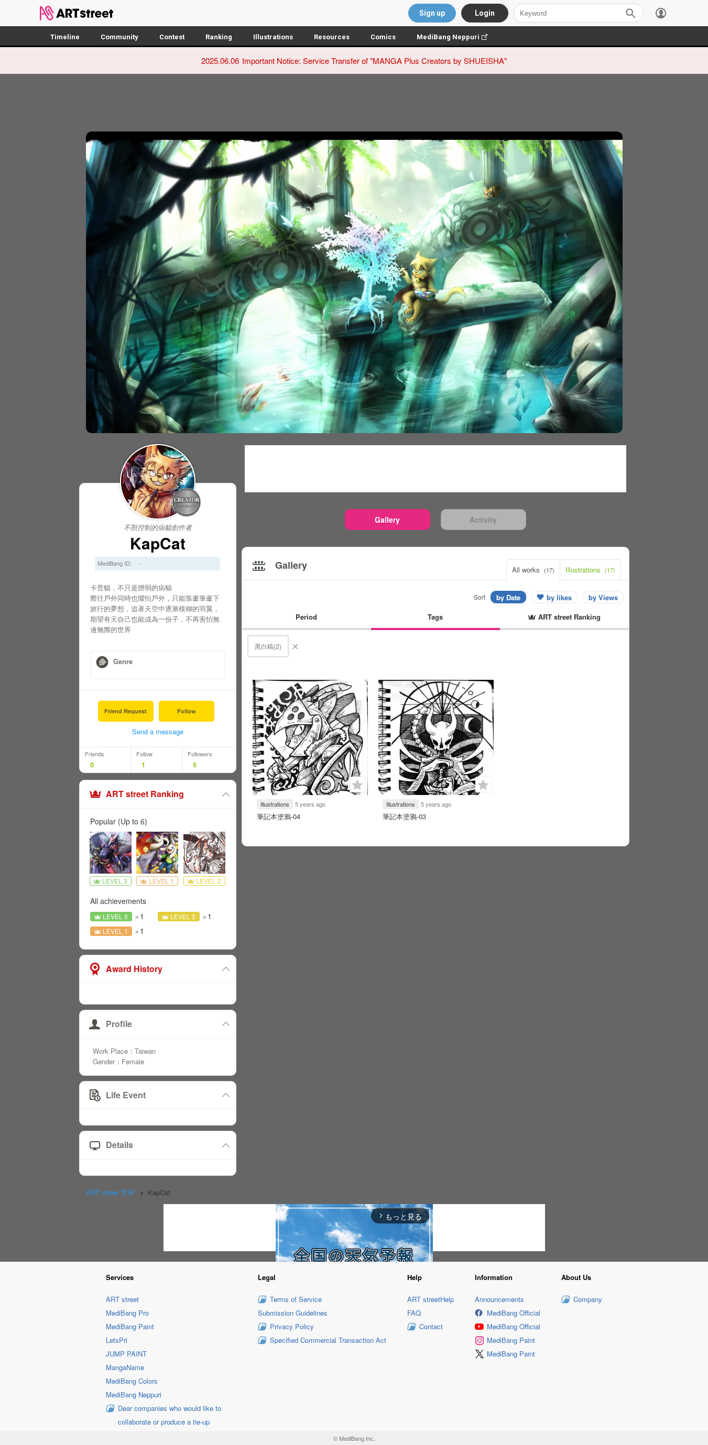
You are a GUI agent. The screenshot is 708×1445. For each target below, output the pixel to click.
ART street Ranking (145, 794)
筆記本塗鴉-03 (404, 816)
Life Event (126, 1095)
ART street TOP (110, 1192)
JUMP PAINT (126, 1354)
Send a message (157, 731)
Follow (186, 711)
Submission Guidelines (293, 1313)
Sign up (432, 13)
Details (119, 1145)
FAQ (414, 1313)
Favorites (357, 784)
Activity (483, 519)
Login (485, 13)
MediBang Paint (130, 1326)
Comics (383, 37)
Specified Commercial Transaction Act (328, 1340)
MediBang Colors (132, 1381)
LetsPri (116, 1340)
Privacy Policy (292, 1326)
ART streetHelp (430, 1299)
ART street (122, 1299)
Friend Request (125, 711)
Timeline (65, 37)
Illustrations (273, 37)
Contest (171, 37)
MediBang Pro (127, 1313)
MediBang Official (513, 1313)
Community (119, 37)
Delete (295, 646)
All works (533, 570)
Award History (134, 969)
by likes (559, 597)
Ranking (218, 37)
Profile (119, 1024)
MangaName (125, 1367)
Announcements (499, 1299)
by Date (508, 597)
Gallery (387, 519)
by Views (603, 597)
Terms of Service (296, 1299)
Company (587, 1299)
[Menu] (661, 13)
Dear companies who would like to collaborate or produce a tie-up (169, 1415)
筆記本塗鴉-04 (278, 816)
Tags (435, 617)
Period (306, 617)
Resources (332, 37)
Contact (431, 1326)
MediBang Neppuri (457, 37)
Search (630, 13)
